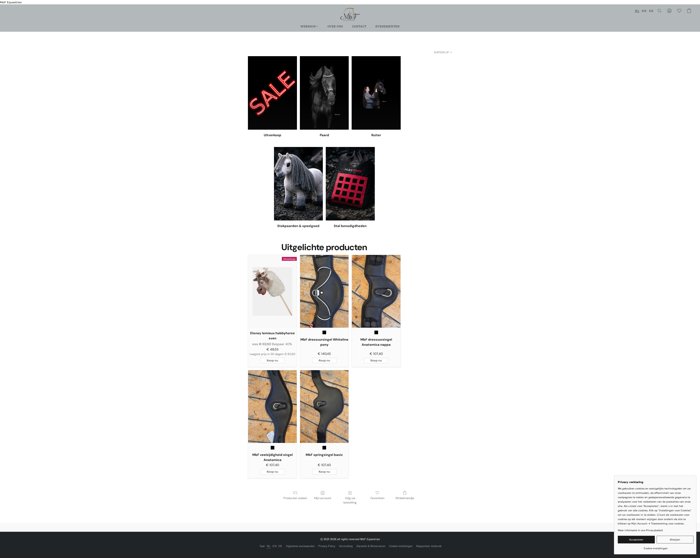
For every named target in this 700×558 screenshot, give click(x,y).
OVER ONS (335, 26)
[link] (655, 547)
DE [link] (280, 546)
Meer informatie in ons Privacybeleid (640, 530)
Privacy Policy (326, 546)
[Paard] (324, 93)
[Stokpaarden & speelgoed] (298, 183)
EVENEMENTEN (387, 26)
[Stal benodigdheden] (350, 183)
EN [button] (644, 11)
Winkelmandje (404, 498)
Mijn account (322, 498)
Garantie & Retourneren (370, 546)
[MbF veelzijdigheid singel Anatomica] (272, 406)
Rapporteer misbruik (429, 546)
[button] (349, 14)
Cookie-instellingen (401, 546)
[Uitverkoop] (272, 93)
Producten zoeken (295, 498)
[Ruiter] (376, 93)
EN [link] (275, 546)
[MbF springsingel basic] (324, 406)
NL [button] (637, 11)
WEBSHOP (308, 26)
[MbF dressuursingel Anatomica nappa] (376, 291)
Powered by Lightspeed (350, 552)
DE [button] (651, 11)
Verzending (346, 546)
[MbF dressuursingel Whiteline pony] (324, 291)
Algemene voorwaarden (300, 546)
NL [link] (269, 546)
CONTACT (359, 26)
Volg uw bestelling (350, 500)
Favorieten (377, 498)
